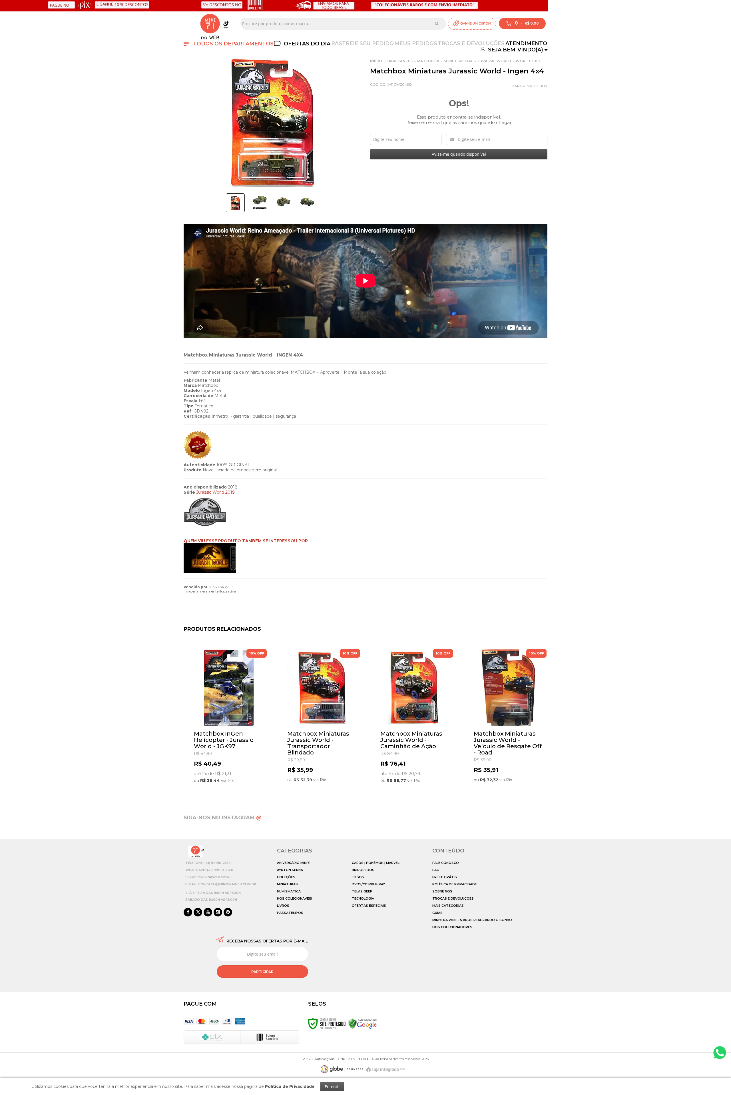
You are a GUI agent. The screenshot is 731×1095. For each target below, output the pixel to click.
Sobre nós (442, 891)
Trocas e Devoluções (471, 43)
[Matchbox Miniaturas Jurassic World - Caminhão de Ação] (415, 719)
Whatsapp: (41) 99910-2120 (209, 870)
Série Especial (458, 61)
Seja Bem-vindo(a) (515, 50)
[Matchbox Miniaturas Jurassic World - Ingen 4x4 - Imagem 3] (283, 202)
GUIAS (437, 913)
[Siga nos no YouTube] (208, 912)
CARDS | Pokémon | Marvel (375, 863)
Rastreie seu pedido (362, 43)
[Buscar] (437, 23)
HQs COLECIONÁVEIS (294, 898)
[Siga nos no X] (198, 912)
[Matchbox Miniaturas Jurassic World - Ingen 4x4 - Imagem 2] (260, 202)
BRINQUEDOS (363, 870)
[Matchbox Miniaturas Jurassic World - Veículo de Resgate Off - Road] (508, 719)
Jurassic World (494, 61)
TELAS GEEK (362, 891)
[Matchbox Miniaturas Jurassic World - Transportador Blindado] (322, 719)
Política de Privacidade (454, 884)
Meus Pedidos (415, 43)
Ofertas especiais (369, 906)
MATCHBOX (428, 61)
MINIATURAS (287, 884)
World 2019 (528, 61)
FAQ (435, 870)
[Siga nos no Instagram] (218, 912)
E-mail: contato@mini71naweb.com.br (220, 884)
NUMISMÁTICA (289, 891)
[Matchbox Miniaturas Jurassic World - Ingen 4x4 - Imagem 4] (307, 202)
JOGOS (358, 877)
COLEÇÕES (286, 877)
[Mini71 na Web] (210, 23)
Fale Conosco (445, 863)
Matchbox (537, 86)
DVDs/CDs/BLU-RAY (368, 884)
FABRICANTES (400, 61)
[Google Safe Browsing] (362, 1024)
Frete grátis (444, 877)
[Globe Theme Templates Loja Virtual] (342, 1069)
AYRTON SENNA (290, 870)
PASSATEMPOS (290, 913)
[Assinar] (262, 971)
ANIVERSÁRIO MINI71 (293, 863)
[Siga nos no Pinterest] (228, 912)
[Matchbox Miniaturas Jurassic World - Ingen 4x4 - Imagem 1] (235, 202)
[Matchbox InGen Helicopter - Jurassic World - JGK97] (229, 719)
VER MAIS (230, 784)
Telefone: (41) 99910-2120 (208, 863)
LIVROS (283, 906)
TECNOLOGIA (363, 898)
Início (376, 61)
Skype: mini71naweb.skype (208, 877)
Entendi (332, 1086)
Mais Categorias (448, 906)
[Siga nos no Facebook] (188, 912)
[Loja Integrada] (386, 1069)
